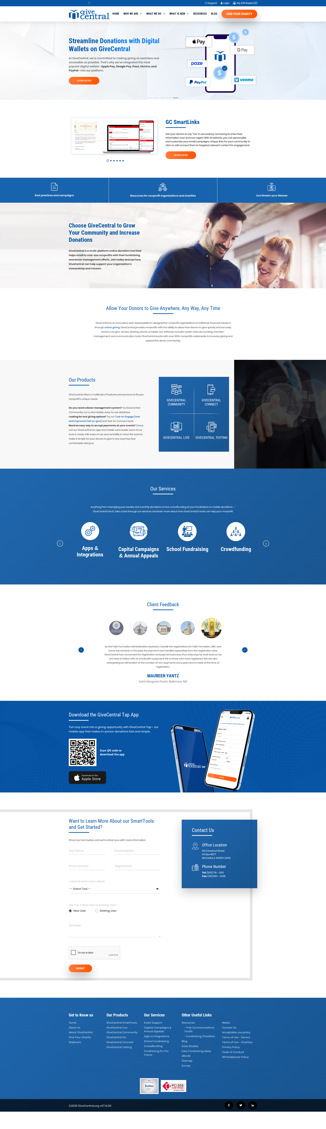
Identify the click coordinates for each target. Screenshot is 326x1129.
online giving (112, 327)
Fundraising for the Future (156, 1053)
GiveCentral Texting (119, 1047)
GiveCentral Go (116, 1037)
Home (115, 13)
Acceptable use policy (236, 1032)
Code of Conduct (233, 1052)
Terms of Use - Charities (237, 1042)
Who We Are (130, 13)
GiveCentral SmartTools (121, 1022)
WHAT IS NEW (177, 13)
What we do (153, 13)
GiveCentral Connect (119, 1042)
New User (80, 911)
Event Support (153, 1022)
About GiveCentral (81, 1032)
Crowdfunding (153, 1046)
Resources (200, 13)
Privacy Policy (231, 1047)
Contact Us (229, 1027)
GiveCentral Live (116, 1027)
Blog (214, 13)
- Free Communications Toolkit (199, 1029)
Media (226, 1022)
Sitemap (187, 1061)
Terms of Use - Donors (236, 1037)
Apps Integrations (156, 1036)
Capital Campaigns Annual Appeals (157, 1029)
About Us (74, 1027)
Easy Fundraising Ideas (196, 1051)
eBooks (186, 1056)
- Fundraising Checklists (199, 1036)
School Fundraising (156, 1041)
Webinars (75, 1042)
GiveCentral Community (122, 1032)
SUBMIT (80, 968)
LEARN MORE (181, 155)
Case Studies (190, 1046)
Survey (186, 1065)
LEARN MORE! (84, 80)
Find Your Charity (239, 14)
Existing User (108, 911)
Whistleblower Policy (235, 1057)
